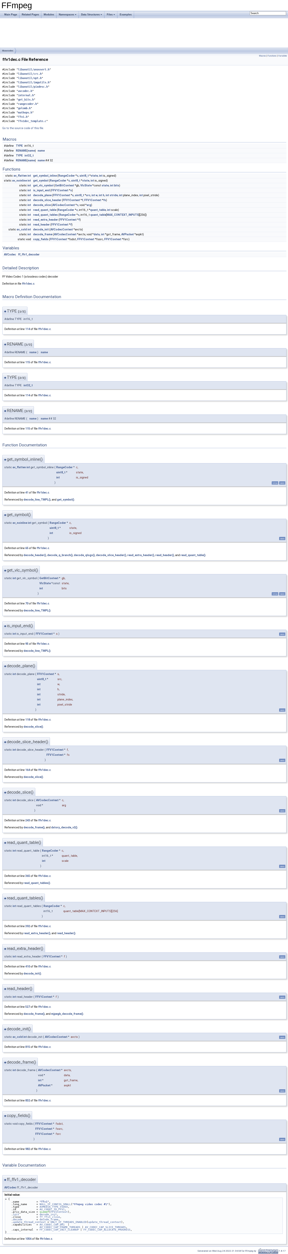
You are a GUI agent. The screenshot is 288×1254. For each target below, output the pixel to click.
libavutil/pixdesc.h (33, 86)
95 (26, 643)
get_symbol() (65, 499)
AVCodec (10, 254)
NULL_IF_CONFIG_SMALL (55, 1204)
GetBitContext (64, 185)
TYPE (19, 145)
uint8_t (84, 175)
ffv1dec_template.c (32, 121)
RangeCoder (66, 175)
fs (104, 200)
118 (27, 719)
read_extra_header (45, 219)
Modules (49, 14)
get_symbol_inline (45, 175)
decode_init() (32, 973)
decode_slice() (33, 726)
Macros (262, 56)
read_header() (164, 555)
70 (26, 603)
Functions (272, 56)
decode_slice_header (47, 200)
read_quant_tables (45, 214)
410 (27, 966)
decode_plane (42, 195)
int (29, 175)
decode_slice (42, 205)
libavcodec (7, 50)
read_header (41, 224)
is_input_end (41, 190)
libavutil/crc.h (30, 73)
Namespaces (66, 14)
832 (27, 1100)
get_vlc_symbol (43, 185)
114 (27, 329)
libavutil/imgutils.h (33, 82)
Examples (126, 14)
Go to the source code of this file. (23, 128)
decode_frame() (34, 827)
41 (26, 492)
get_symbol (40, 180)
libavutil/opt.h (30, 78)
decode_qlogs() (84, 555)
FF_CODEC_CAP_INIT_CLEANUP (59, 1229)
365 (27, 875)
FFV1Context (59, 190)
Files (110, 14)
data (97, 234)
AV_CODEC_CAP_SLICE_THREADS (105, 1227)
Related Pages (30, 14)
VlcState (86, 185)
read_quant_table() (193, 555)
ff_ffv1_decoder (29, 254)
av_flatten (20, 175)
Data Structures (90, 14)
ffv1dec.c (28, 283)
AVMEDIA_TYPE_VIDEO (54, 1206)
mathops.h (25, 112)
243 (27, 820)
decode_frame (42, 234)
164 (27, 769)
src (88, 195)
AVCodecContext (63, 205)
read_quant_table (44, 209)
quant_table (98, 209)
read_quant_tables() (37, 883)
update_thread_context (29, 1222)
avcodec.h (25, 91)
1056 (28, 1238)
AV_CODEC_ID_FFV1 (52, 1209)
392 (27, 926)
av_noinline (19, 180)
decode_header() (35, 555)
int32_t (29, 155)
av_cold (22, 229)
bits (116, 185)
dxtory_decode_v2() (64, 827)
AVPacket (127, 234)
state (94, 175)
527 (27, 1006)
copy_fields (40, 239)
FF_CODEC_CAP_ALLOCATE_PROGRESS (106, 1229)
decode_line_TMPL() (37, 499)
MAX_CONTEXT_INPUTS (123, 214)
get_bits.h (26, 99)
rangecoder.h (27, 103)
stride (114, 195)
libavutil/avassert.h (33, 69)
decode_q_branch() (60, 555)
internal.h (26, 95)
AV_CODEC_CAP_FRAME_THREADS (60, 1227)
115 (27, 362)
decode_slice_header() (111, 555)
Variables (282, 56)
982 (27, 1149)
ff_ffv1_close (50, 1216)
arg (89, 205)
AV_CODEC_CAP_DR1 (52, 1224)
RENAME (21, 150)
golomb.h (24, 108)
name (31, 150)
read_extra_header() (140, 555)
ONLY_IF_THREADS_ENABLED (69, 1222)
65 (26, 548)
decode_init (41, 229)
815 (27, 1046)
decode (17, 1219)
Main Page (10, 14)
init (16, 1214)
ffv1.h (22, 116)
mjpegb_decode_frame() (67, 1013)
